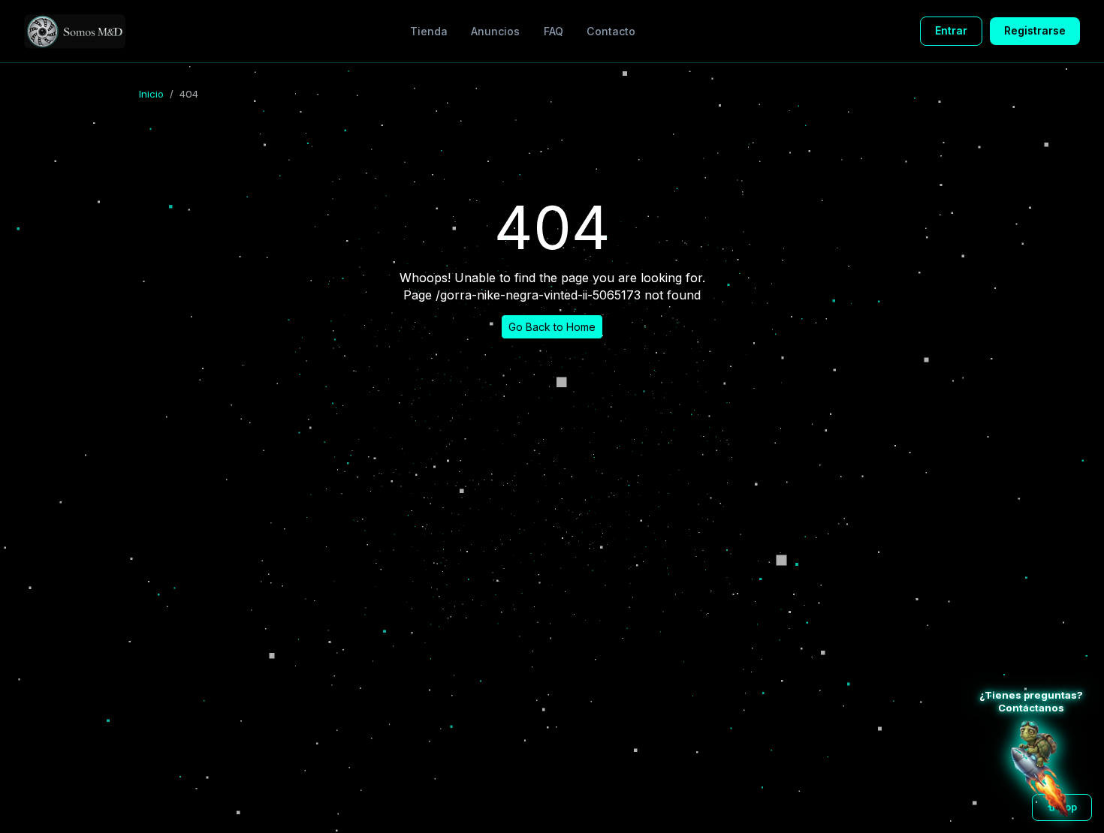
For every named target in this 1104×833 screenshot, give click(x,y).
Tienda (429, 31)
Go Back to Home (552, 326)
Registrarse (1035, 30)
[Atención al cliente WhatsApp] (1039, 768)
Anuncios (495, 31)
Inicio (151, 94)
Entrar (951, 30)
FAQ (553, 31)
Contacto (611, 31)
